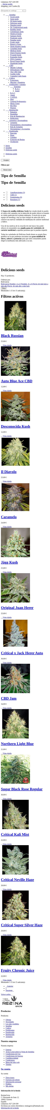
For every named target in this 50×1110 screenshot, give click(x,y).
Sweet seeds (14, 17)
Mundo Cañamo (16, 68)
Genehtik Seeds (16, 49)
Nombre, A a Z (15, 284)
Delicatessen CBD (17, 70)
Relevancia (5, 284)
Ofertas (8, 1020)
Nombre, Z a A (27, 284)
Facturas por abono (13, 1080)
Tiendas (8, 1064)
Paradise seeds (15, 40)
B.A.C (17, 89)
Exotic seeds (14, 42)
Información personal (13, 1082)
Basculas (13, 133)
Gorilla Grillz (15, 74)
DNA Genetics (15, 59)
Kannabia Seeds (16, 57)
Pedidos (8, 1084)
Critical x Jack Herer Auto (22, 653)
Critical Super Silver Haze (22, 925)
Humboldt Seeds (16, 63)
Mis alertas (9, 1086)
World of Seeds (16, 34)
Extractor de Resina (17, 140)
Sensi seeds (14, 19)
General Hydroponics (18, 101)
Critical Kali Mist (15, 834)
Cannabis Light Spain (18, 76)
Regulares (15, 200)
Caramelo (9, 517)
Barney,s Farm (15, 44)
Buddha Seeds (15, 30)
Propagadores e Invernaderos (21, 125)
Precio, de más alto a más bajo (18, 286)
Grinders (13, 137)
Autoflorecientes (17, 193)
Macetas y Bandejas (17, 82)
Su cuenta (5, 1069)
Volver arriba (6, 994)
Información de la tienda (10, 1108)
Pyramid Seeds (15, 55)
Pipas (12, 135)
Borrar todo (6, 170)
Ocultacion (14, 142)
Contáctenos (10, 1060)
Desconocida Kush (15, 426)
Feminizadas (16, 197)
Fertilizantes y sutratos (16, 85)
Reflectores (14, 118)
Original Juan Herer (17, 607)
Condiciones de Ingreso (14, 1056)
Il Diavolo (9, 472)
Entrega (8, 1050)
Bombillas (14, 114)
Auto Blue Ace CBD (16, 381)
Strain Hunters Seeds (18, 46)
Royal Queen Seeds (17, 61)
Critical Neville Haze (17, 879)
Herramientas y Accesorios (20, 129)
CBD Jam (9, 698)
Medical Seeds (15, 51)
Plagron (13, 108)
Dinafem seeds (15, 25)
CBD (9, 66)
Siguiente (10, 990)
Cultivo (10, 78)
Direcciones (10, 1078)
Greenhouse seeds (16, 32)
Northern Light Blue (17, 744)
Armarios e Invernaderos (16, 120)
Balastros (13, 112)
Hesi (12, 99)
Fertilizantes (10, 1030)
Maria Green (15, 104)
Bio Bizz (13, 106)
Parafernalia (12, 131)
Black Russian (12, 335)
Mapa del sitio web (13, 1062)
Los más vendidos (12, 1024)
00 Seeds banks (16, 21)
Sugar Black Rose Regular (22, 789)
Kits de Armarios (16, 127)
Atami (17, 91)
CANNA (13, 97)
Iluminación (12, 110)
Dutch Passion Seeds (18, 53)
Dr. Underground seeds (18, 27)
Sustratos (15, 87)
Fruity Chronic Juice (17, 970)
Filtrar (4, 288)
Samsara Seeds (15, 36)
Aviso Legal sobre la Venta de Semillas (20, 1052)
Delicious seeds (16, 23)
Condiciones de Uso (13, 1054)
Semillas (10, 15)
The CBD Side (15, 72)
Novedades (10, 1022)
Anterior (9, 986)
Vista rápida (6, 345)
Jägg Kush (9, 562)
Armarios (13, 123)
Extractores (14, 80)
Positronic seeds (16, 38)
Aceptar (5, 160)
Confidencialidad (12, 1058)
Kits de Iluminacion (17, 116)
